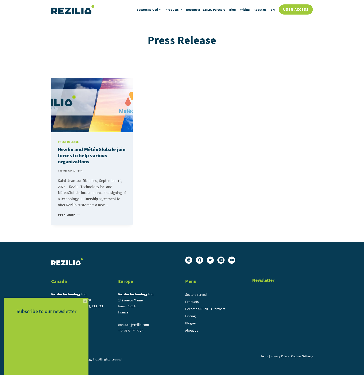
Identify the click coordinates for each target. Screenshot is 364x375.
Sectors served (196, 294)
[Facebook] (199, 260)
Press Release (68, 142)
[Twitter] (210, 260)
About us (260, 9)
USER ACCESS (296, 9)
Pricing (245, 9)
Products (192, 301)
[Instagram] (221, 260)
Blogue (190, 323)
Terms (265, 356)
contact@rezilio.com (133, 324)
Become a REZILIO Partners (205, 9)
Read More (69, 215)
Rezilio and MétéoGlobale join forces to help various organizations (92, 155)
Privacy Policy (280, 356)
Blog (232, 9)
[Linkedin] (188, 260)
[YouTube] (231, 260)
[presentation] (92, 105)
